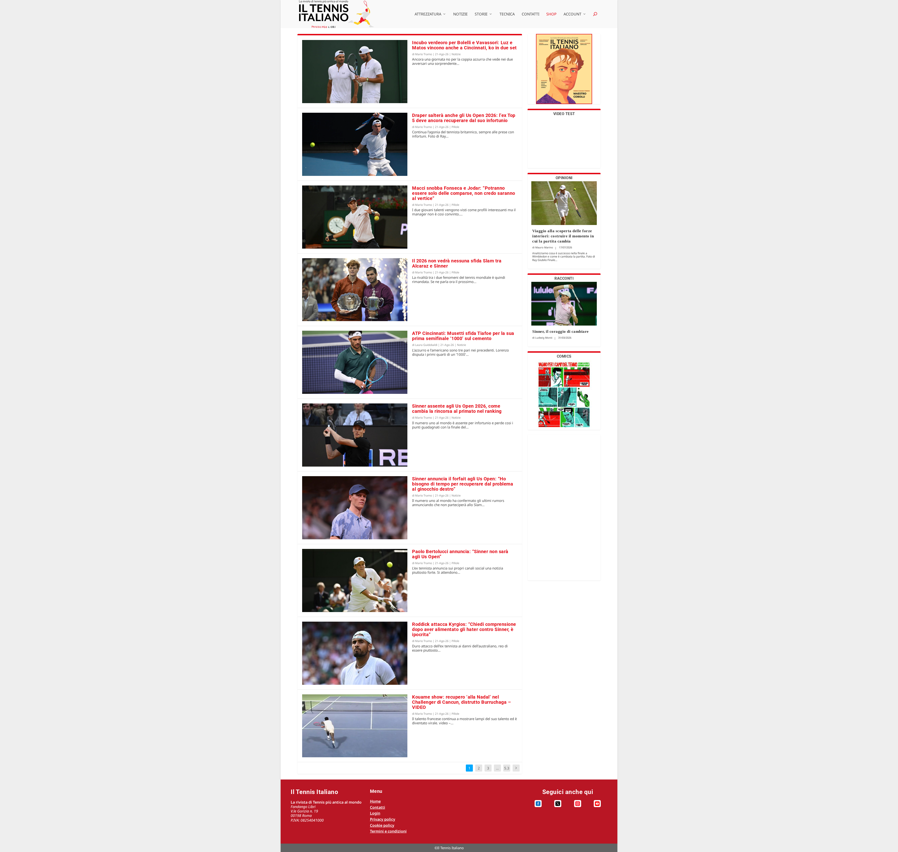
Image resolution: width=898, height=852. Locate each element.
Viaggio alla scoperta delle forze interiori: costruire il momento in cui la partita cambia (563, 236)
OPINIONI (564, 178)
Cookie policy (382, 825)
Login (375, 813)
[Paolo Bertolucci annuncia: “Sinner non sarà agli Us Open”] (354, 580)
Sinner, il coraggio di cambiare (560, 331)
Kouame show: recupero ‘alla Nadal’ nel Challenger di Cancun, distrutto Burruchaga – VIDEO (461, 702)
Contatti (530, 14)
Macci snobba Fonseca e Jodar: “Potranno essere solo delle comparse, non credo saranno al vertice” (463, 193)
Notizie (460, 14)
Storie (481, 14)
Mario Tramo (423, 54)
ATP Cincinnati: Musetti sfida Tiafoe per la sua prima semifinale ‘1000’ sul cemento (463, 335)
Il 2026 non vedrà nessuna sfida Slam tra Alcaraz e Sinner (456, 263)
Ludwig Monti (543, 337)
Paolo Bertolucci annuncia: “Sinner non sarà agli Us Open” (460, 554)
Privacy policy (382, 819)
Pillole (455, 127)
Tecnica (507, 14)
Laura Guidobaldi (426, 345)
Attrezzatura (428, 14)
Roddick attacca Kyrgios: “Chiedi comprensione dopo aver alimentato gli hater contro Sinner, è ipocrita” (464, 629)
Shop (551, 14)
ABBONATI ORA (564, 72)
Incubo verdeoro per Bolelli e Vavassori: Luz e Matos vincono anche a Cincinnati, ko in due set (464, 45)
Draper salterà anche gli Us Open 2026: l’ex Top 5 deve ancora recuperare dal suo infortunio (463, 117)
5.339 (506, 771)
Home (375, 801)
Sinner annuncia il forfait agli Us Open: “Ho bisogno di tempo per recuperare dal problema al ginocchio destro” (462, 484)
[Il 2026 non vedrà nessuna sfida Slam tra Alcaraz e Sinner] (354, 289)
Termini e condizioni (388, 831)
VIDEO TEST (564, 114)
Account (572, 14)
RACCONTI (564, 278)
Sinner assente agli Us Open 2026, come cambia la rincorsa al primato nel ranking (457, 408)
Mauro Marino (544, 247)
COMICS (564, 356)
